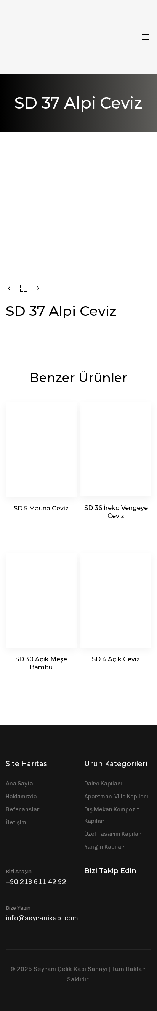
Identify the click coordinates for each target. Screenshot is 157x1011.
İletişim (16, 822)
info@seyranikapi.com (42, 918)
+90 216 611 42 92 (36, 882)
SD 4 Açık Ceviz (116, 659)
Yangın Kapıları (105, 846)
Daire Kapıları (103, 783)
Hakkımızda (21, 796)
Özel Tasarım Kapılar (112, 833)
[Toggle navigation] (125, 37)
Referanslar (23, 809)
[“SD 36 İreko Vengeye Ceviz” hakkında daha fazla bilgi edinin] (116, 528)
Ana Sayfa (19, 783)
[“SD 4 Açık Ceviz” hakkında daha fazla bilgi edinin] (116, 671)
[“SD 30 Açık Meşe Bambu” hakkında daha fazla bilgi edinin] (41, 679)
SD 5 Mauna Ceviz (41, 508)
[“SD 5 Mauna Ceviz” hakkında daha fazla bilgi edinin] (41, 520)
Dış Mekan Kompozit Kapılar (111, 815)
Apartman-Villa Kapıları (116, 796)
